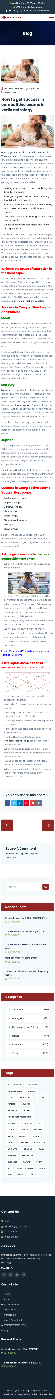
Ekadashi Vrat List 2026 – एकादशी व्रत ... (26, 918)
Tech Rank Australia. (41, 1394)
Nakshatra (39, 1142)
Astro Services (11, 1304)
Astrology (10, 92)
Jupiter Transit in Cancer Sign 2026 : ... (26, 931)
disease (32, 1091)
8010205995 (11, 1231)
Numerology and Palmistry (26, 1027)
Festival (41, 1097)
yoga (20, 1175)
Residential (27, 1155)
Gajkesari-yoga (12, 502)
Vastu (15, 1053)
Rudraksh (12, 1162)
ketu (40, 1123)
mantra (24, 1130)
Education (25, 1097)
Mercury (23, 1136)
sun (9, 1168)
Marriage (38, 1130)
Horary (28, 1110)
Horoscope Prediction (19, 1117)
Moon (36, 1136)
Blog (6, 1330)
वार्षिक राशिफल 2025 (15, 1325)
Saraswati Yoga (12, 506)
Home (7, 1294)
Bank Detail (10, 1309)
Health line (13, 1110)
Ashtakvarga (14, 1084)
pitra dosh (27, 1149)
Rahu (41, 1149)
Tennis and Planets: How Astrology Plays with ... (27, 973)
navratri (12, 1149)
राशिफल (32, 1175)
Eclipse (11, 1097)
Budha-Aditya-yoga (15, 498)
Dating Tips (18, 1018)
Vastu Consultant (13, 1320)
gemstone (26, 1104)
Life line (11, 1130)
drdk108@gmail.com (32, 6)
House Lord (13, 1123)
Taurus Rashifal (25, 1168)
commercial (33, 1084)
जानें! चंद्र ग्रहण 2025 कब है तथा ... (22, 958)
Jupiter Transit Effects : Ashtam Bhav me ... (25, 946)
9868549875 (12, 1236)
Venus (42, 1168)
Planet (15, 1035)
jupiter (28, 1123)
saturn (27, 1162)
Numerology (10, 1314)
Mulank (24, 1142)
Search (45, 887)
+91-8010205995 (41, 10)
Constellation (15, 1091)
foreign (11, 1104)
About (7, 1299)
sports (40, 1162)
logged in (24, 853)
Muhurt (11, 1142)
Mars (10, 1136)
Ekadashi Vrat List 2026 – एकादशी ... (20, 1349)
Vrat (10, 1175)
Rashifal (16, 1044)
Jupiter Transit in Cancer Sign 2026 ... (21, 1362)
